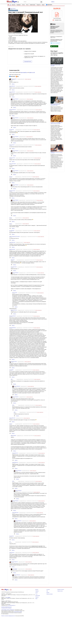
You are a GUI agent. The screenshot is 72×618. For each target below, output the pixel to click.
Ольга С (10, 217)
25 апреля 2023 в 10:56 (20, 79)
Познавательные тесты (13, 10)
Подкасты (39, 4)
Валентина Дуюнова (14, 561)
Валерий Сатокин (14, 361)
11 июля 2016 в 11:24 (19, 327)
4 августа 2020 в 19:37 (20, 163)
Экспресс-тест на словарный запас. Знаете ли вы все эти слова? (57, 123)
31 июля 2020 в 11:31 (18, 176)
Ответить (13, 89)
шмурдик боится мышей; (29, 53)
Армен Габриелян (12, 86)
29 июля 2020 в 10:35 (22, 200)
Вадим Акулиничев (14, 310)
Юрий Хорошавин (12, 249)
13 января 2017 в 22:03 (21, 310)
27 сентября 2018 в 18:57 (22, 453)
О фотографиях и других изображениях (7, 609)
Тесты (27, 4)
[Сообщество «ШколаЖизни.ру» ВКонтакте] (49, 5)
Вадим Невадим (13, 435)
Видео (43, 4)
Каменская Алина (12, 157)
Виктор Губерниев (12, 8)
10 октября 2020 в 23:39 (19, 86)
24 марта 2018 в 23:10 (21, 405)
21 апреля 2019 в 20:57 (18, 230)
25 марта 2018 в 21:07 (24, 386)
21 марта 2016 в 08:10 (21, 361)
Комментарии (32, 4)
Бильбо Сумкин (14, 292)
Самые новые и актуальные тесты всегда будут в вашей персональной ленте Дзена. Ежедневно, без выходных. (56, 31)
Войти (53, 1)
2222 (11, 379)
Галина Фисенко (12, 144)
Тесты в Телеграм (56, 43)
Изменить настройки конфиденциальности (8, 615)
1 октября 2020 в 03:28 (18, 129)
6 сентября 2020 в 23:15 (21, 292)
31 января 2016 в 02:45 (22, 512)
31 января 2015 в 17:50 (18, 536)
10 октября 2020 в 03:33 (20, 109)
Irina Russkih (11, 369)
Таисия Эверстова (12, 242)
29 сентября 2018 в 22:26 (17, 492)
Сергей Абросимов (15, 512)
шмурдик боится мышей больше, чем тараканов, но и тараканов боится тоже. (34, 57)
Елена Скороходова (12, 163)
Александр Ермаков (12, 327)
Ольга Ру (10, 176)
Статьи (23, 4)
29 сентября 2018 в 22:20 (25, 470)
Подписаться (55, 46)
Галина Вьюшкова (14, 266)
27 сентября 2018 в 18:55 (22, 462)
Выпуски (13, 4)
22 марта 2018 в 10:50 (23, 236)
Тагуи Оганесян (11, 552)
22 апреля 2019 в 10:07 (18, 223)
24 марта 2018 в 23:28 (20, 379)
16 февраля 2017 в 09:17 (19, 242)
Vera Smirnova (11, 129)
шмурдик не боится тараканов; (30, 51)
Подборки (19, 4)
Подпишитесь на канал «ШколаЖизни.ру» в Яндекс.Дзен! (54, 27)
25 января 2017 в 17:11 (20, 435)
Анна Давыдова (11, 230)
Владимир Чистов (12, 190)
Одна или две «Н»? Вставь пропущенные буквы (55, 104)
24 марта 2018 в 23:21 (21, 481)
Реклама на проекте (61, 589)
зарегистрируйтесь (23, 72)
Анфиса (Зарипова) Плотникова (14, 236)
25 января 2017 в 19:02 (19, 249)
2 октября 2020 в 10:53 (22, 136)
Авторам (47, 592)
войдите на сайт (32, 72)
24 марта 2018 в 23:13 (23, 412)
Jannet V (10, 423)
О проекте (48, 589)
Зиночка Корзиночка (12, 109)
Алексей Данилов (15, 462)
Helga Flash (13, 259)
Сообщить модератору (28, 79)
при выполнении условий (18, 611)
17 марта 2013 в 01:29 (18, 552)
